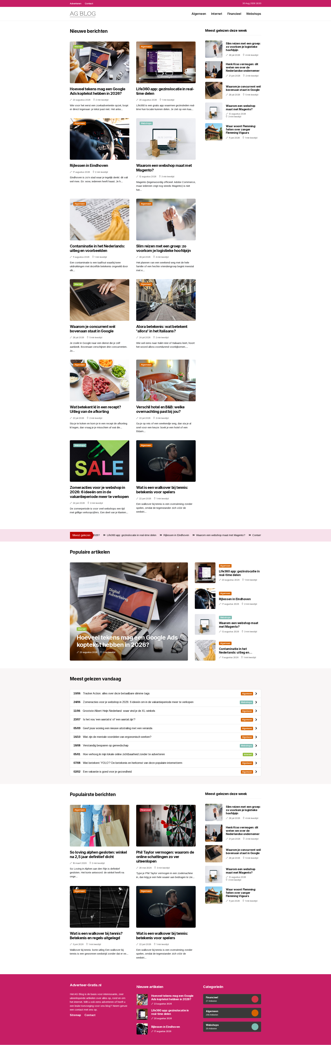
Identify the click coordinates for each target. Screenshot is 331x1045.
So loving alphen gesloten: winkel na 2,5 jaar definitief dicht (98, 854)
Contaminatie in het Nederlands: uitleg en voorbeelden (97, 248)
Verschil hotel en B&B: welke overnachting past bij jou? (160, 409)
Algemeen (199, 14)
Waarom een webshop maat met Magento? (164, 167)
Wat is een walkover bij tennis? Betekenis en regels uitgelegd (96, 935)
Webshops (253, 14)
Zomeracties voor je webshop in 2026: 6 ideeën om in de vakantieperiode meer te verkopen (99, 492)
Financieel (234, 14)
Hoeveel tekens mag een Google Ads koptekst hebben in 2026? (97, 91)
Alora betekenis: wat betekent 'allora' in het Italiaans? (161, 328)
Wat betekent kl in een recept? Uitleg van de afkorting (95, 409)
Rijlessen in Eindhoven (89, 165)
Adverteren (75, 3)
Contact (89, 3)
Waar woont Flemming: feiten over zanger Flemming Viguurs (241, 129)
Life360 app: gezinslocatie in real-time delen (165, 91)
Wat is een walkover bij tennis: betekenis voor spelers (162, 489)
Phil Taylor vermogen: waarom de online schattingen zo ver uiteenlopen (165, 857)
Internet (216, 14)
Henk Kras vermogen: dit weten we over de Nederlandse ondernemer (242, 67)
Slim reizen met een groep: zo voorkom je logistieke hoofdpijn (163, 248)
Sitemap (75, 1015)
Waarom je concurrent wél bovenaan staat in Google (92, 328)
